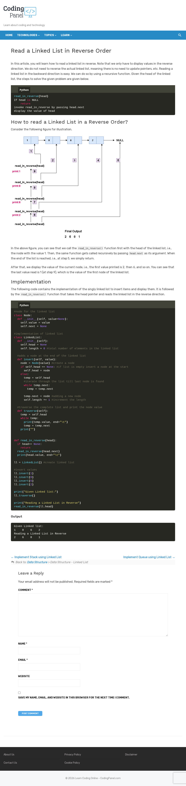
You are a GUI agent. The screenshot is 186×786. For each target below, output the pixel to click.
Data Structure (37, 562)
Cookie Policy (72, 762)
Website (24, 676)
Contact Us (10, 762)
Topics (49, 35)
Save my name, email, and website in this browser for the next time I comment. (74, 697)
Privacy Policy (72, 754)
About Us (9, 754)
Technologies (27, 35)
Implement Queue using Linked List (147, 557)
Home (9, 35)
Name (22, 643)
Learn (65, 35)
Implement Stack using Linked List (38, 557)
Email (23, 659)
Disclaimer (131, 754)
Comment (25, 590)
